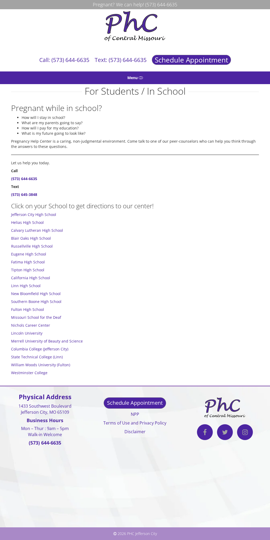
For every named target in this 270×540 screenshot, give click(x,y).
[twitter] (224, 433)
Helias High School (27, 222)
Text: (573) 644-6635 (121, 60)
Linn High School (26, 285)
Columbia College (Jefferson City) (39, 348)
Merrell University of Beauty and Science (47, 341)
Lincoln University (26, 333)
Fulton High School (27, 309)
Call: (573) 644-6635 (64, 60)
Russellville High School (32, 246)
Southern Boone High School (36, 301)
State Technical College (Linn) (37, 356)
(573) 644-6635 (161, 4)
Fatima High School (28, 261)
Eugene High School (28, 254)
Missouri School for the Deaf (36, 317)
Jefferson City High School (33, 214)
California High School (30, 277)
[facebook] (204, 433)
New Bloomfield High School (36, 293)
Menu (133, 77)
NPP (135, 414)
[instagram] (244, 433)
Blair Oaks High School (31, 238)
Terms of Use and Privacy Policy (134, 423)
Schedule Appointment (191, 60)
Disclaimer (135, 432)
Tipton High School (27, 269)
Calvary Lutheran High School (37, 230)
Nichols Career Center (30, 325)
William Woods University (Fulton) (40, 364)
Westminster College (29, 372)
